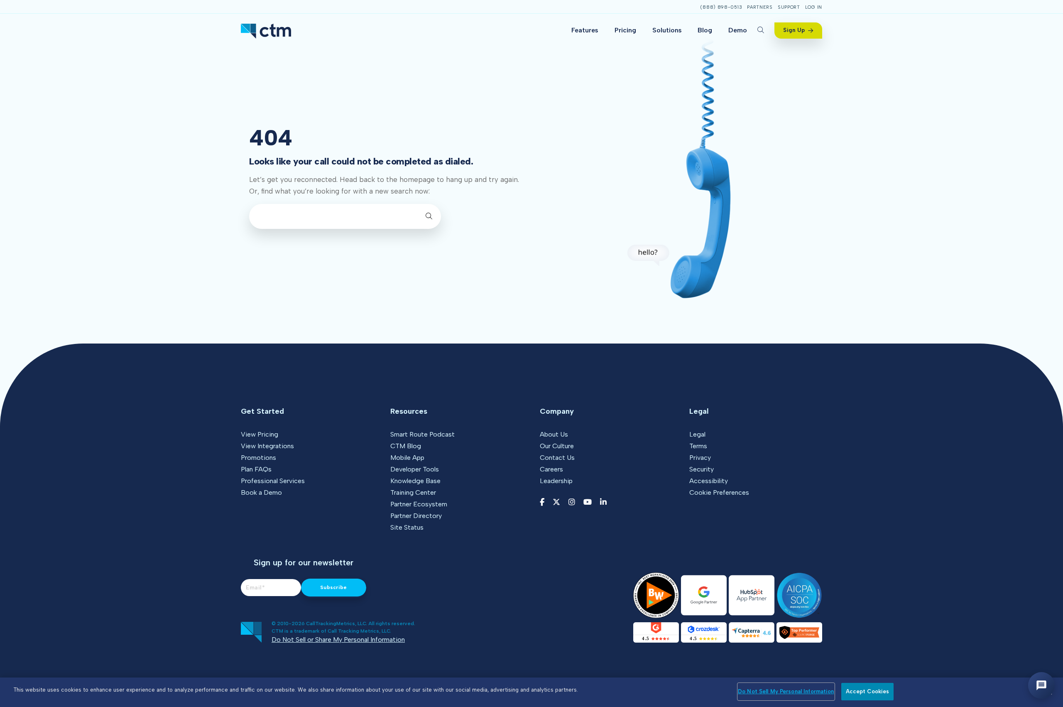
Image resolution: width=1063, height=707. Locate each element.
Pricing (625, 30)
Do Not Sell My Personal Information (786, 691)
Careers (551, 469)
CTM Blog (405, 446)
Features (584, 30)
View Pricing (259, 434)
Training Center (413, 492)
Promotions (258, 458)
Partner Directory (416, 516)
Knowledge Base (415, 481)
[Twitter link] (556, 502)
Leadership (556, 481)
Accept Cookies (867, 691)
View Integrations (267, 446)
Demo (737, 30)
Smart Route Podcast (422, 434)
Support (789, 7)
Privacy (700, 458)
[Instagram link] (571, 502)
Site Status (407, 527)
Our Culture (557, 446)
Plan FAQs (256, 469)
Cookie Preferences (719, 492)
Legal (697, 434)
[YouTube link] (587, 502)
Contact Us (557, 458)
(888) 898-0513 (721, 7)
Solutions (667, 30)
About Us (554, 434)
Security (701, 469)
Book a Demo (261, 492)
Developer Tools (414, 469)
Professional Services (273, 481)
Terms (698, 446)
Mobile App (407, 458)
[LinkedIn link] (603, 502)
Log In (813, 7)
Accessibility (708, 481)
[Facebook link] (542, 502)
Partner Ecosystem (418, 504)
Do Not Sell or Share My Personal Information (338, 639)
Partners (760, 7)
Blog (705, 30)
